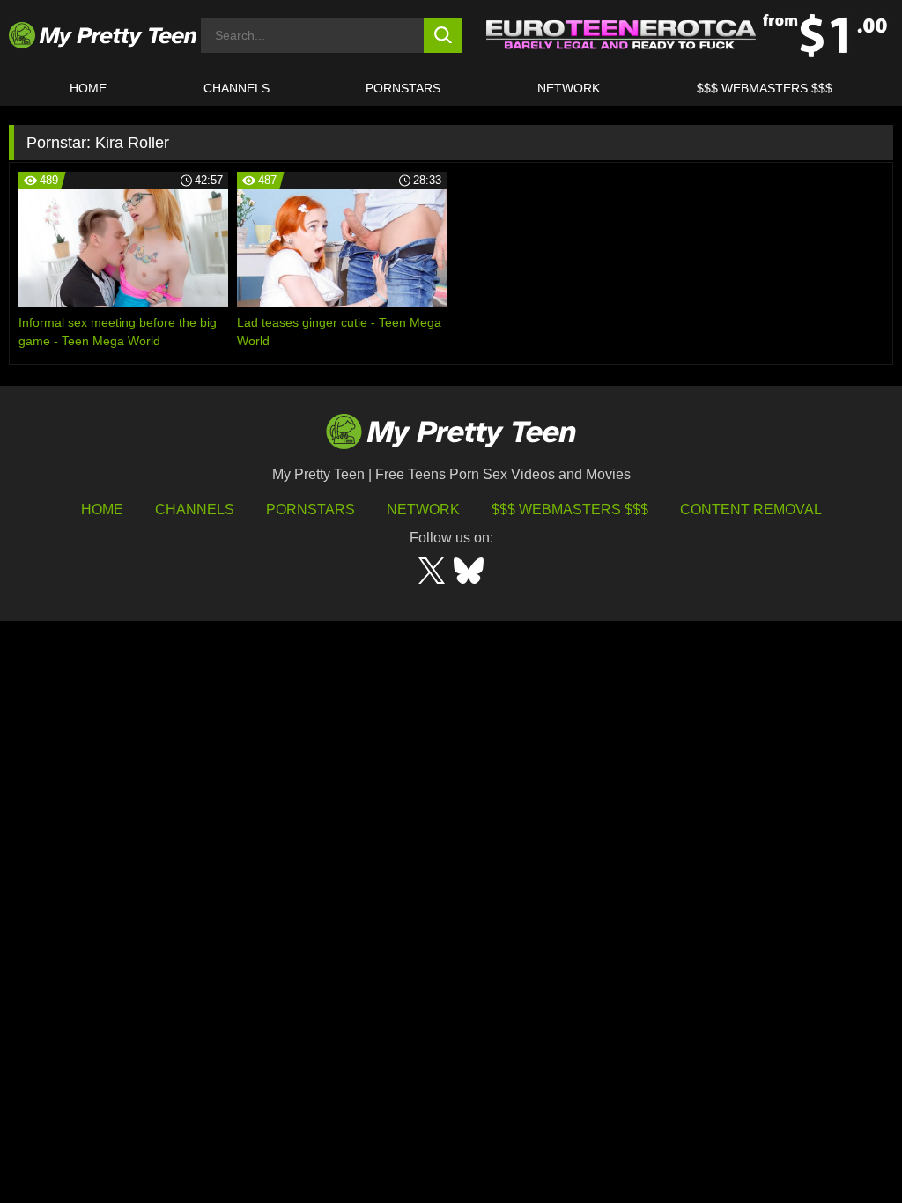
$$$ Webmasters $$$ (570, 509)
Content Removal (751, 509)
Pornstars (403, 88)
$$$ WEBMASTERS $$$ (764, 88)
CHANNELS (236, 88)
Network (568, 88)
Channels (194, 509)
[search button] (443, 35)
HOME (88, 88)
